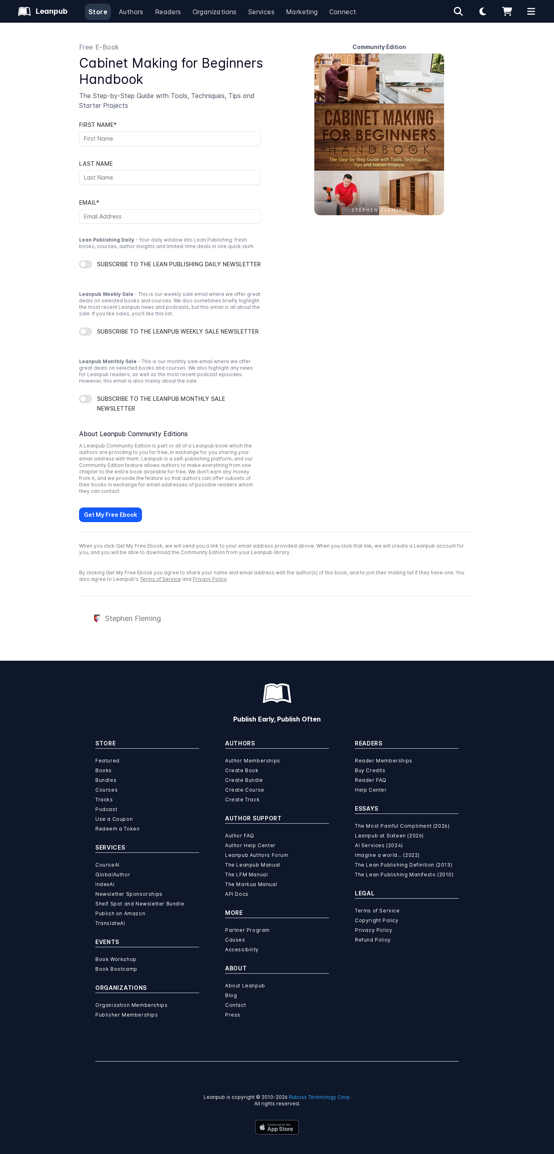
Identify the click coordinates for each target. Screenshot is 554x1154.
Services (261, 12)
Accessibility (242, 949)
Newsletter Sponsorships (129, 894)
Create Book (242, 770)
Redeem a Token (117, 829)
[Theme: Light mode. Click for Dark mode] (482, 11)
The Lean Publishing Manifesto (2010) (404, 874)
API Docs (237, 894)
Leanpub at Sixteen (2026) (389, 836)
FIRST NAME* (98, 124)
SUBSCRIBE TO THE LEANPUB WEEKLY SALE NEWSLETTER (178, 331)
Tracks (104, 799)
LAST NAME (96, 163)
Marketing (302, 12)
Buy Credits (370, 770)
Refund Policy (373, 940)
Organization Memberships (131, 1005)
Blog (231, 995)
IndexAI (104, 884)
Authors (131, 12)
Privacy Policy (210, 579)
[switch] (85, 264)
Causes (235, 940)
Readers (168, 12)
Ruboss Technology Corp (319, 1097)
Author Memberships (252, 761)
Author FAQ (239, 836)
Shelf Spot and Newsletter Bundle (139, 904)
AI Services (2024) (379, 845)
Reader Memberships (383, 761)
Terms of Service (160, 579)
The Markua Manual (251, 884)
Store (97, 12)
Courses (106, 790)
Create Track (242, 799)
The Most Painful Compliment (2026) (402, 826)
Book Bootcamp (116, 969)
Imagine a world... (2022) (387, 855)
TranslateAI (110, 923)
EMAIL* (89, 202)
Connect (342, 12)
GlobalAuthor (112, 874)
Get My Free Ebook (110, 514)
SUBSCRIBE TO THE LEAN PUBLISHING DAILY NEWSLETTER (179, 264)
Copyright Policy (377, 920)
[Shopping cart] (507, 11)
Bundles (105, 780)
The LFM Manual (246, 874)
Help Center (371, 790)
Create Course (244, 790)
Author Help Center (250, 845)
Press (232, 1015)
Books (103, 770)
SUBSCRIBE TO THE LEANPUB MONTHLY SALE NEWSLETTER (161, 403)
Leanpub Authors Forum (256, 855)
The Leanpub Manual (252, 865)
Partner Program (247, 930)
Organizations (215, 12)
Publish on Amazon (120, 913)
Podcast (106, 809)
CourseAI (107, 865)
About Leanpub (245, 986)
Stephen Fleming (133, 618)
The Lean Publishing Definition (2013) (403, 865)
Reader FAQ (371, 780)
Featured (107, 761)
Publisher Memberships (126, 1015)
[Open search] (458, 11)
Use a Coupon (114, 819)
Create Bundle (244, 780)
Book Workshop (116, 959)
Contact (235, 1005)
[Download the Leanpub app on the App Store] (277, 1127)
